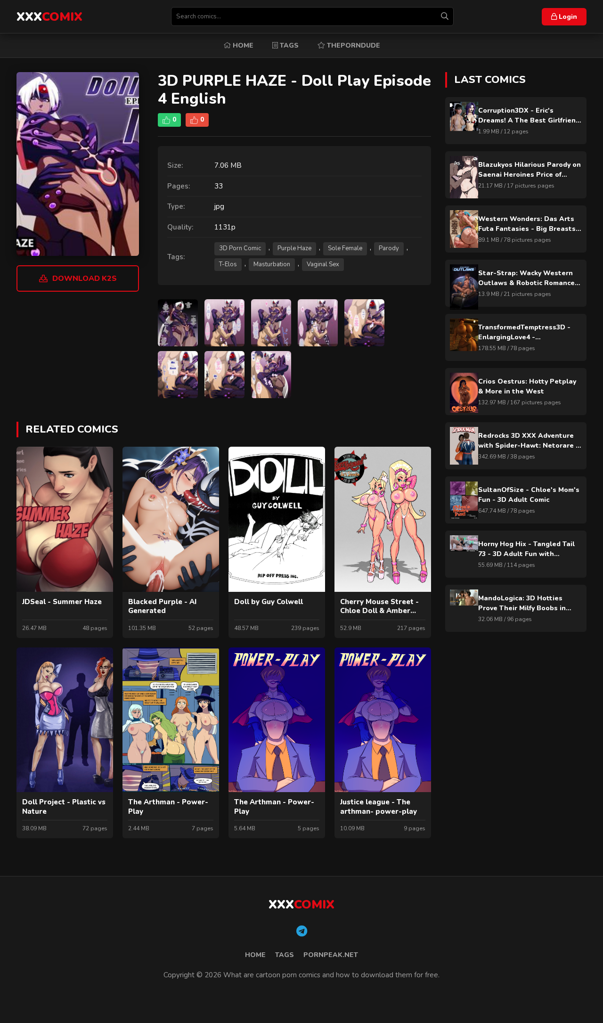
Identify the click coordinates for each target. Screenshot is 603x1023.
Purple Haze (294, 248)
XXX (49, 16)
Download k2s (84, 278)
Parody (389, 248)
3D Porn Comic (240, 248)
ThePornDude (352, 45)
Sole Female (345, 248)
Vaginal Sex (323, 264)
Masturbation (271, 264)
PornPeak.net (330, 954)
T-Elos (228, 264)
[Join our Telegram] (301, 931)
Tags (288, 45)
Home (242, 45)
